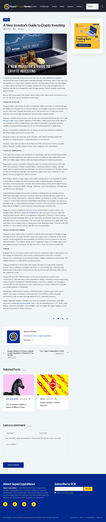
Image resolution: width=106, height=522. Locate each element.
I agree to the (64, 493)
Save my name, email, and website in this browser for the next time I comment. (33, 438)
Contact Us (73, 517)
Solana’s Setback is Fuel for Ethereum (50, 404)
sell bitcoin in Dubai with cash (31, 212)
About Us (99, 517)
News (7, 20)
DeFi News (10, 399)
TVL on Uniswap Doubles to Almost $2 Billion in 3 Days (16, 406)
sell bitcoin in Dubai (53, 78)
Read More (27, 340)
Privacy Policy (69, 493)
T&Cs (81, 517)
